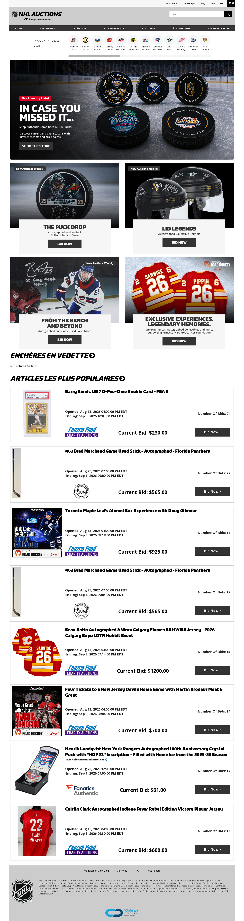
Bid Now (211, 432)
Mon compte (190, 3)
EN (221, 3)
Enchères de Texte (218, 28)
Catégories (79, 28)
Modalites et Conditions (96, 870)
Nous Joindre (153, 870)
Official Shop (172, 3)
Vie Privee (122, 870)
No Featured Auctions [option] (23, 366)
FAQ (203, 3)
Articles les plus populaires (64, 378)
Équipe (18, 28)
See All (36, 46)
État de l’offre (181, 28)
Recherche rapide (114, 28)
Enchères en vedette (49, 355)
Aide (212, 3)
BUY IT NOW (148, 28)
